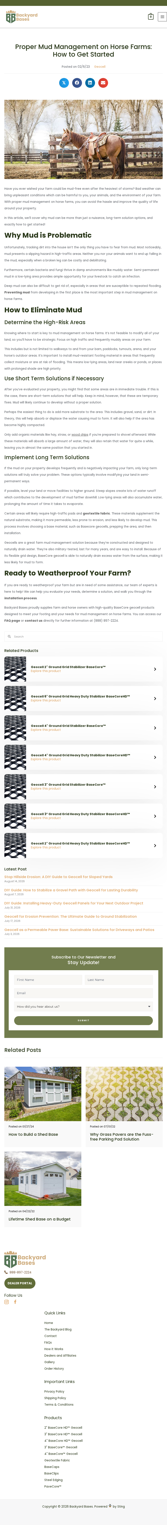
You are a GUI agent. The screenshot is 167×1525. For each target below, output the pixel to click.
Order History (54, 1369)
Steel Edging (53, 1480)
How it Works (53, 1349)
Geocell (99, 67)
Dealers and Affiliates (60, 1356)
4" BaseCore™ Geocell (61, 1454)
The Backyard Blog (58, 1329)
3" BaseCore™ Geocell (60, 1447)
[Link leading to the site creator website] (110, 1506)
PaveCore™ (53, 1486)
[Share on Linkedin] (90, 83)
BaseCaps (51, 1467)
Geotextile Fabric (57, 1460)
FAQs (48, 1343)
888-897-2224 (21, 1272)
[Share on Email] (103, 83)
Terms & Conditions (58, 1405)
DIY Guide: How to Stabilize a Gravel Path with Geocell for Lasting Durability (71, 890)
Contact (50, 1336)
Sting (121, 1507)
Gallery (49, 1362)
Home (48, 1323)
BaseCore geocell (51, 556)
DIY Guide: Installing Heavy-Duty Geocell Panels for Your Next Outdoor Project (73, 903)
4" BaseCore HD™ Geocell (63, 1441)
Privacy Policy (54, 1392)
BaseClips (51, 1473)
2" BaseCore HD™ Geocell (63, 1428)
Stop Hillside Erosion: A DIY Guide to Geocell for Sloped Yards (58, 876)
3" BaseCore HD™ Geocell (63, 1434)
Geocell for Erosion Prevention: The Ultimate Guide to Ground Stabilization (70, 916)
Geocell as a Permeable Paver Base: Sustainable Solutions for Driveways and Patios (79, 929)
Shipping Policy (55, 1398)
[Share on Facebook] (77, 83)
